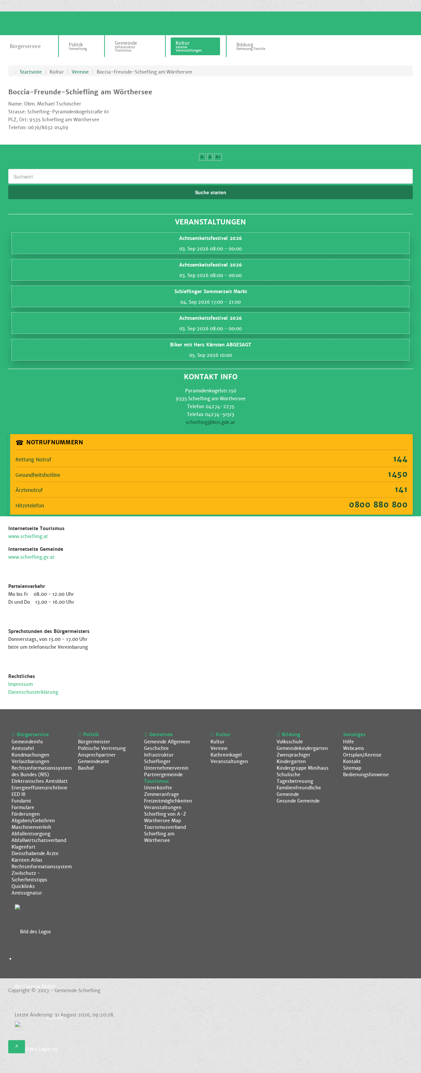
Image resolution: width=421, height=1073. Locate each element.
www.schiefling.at (28, 536)
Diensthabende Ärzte (35, 853)
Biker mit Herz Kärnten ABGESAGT (210, 345)
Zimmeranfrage (161, 794)
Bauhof (86, 768)
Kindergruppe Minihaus (303, 768)
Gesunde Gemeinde (298, 801)
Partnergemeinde (163, 775)
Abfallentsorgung (31, 834)
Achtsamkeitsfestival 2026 (210, 238)
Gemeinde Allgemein (167, 742)
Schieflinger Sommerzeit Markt (210, 291)
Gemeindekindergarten (302, 748)
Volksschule (290, 742)
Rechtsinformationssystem (42, 867)
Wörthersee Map (162, 821)
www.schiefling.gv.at (31, 557)
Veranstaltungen (163, 807)
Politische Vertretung (102, 748)
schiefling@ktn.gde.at (210, 422)
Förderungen (26, 814)
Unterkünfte (158, 788)
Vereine (219, 748)
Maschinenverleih (31, 827)
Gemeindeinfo (27, 742)
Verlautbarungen (30, 761)
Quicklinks (23, 886)
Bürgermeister (94, 742)
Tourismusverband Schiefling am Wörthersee (165, 833)
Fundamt (21, 801)
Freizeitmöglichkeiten (168, 801)
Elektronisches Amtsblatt (40, 781)
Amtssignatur (27, 893)
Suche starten (210, 192)
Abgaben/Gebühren (33, 821)
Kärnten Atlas (27, 860)
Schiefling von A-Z (165, 814)
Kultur (217, 742)
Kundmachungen (30, 755)
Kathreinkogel (226, 755)
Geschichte (156, 748)
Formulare (23, 807)
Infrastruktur (159, 755)
